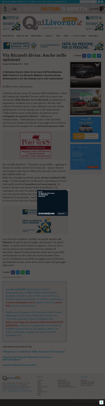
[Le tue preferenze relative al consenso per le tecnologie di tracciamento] (101, 402)
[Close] (68, 190)
